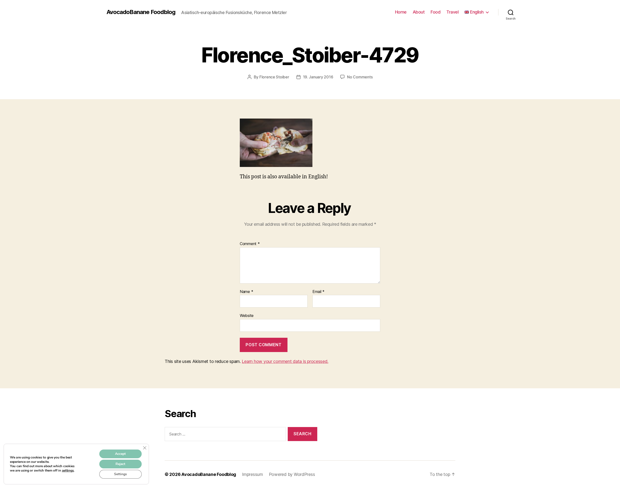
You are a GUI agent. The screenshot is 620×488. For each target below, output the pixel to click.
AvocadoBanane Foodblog (141, 12)
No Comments (359, 77)
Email (318, 292)
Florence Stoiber (274, 77)
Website (247, 315)
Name (246, 292)
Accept (120, 453)
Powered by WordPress (292, 474)
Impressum (252, 474)
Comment (250, 244)
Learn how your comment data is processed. (285, 361)
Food (435, 12)
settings (68, 470)
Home (401, 12)
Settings (120, 474)
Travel (452, 12)
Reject (120, 464)
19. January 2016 (318, 77)
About (419, 12)
